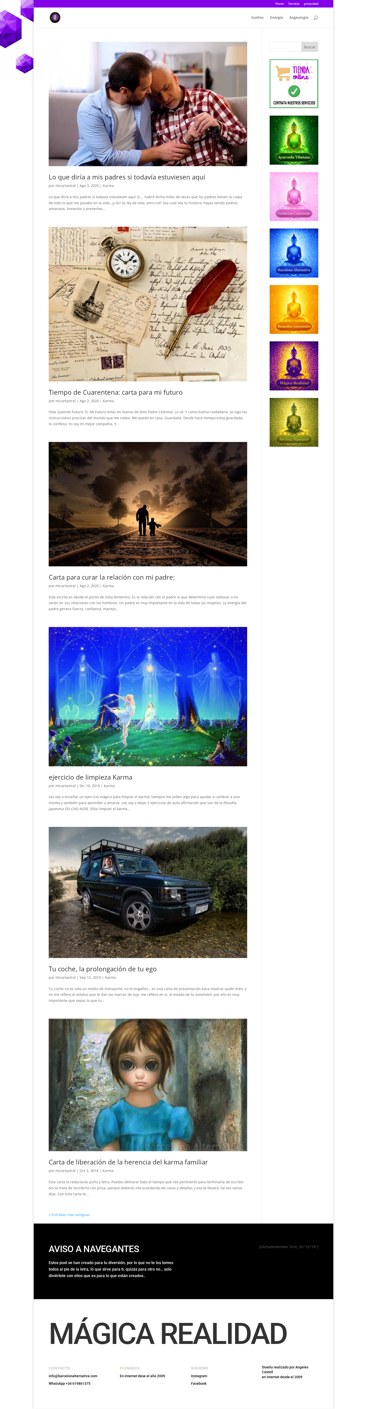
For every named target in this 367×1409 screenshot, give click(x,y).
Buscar (310, 47)
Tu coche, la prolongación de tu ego (103, 968)
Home (279, 4)
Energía (276, 18)
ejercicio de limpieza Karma (90, 777)
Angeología (298, 18)
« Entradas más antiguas (69, 1214)
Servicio (293, 4)
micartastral (65, 185)
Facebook (198, 1383)
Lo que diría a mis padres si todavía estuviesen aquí (127, 176)
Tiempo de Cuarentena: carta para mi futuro (116, 392)
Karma (108, 185)
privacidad (311, 4)
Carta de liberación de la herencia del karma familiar (128, 1161)
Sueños (257, 18)
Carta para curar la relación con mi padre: (112, 577)
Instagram (199, 1376)
